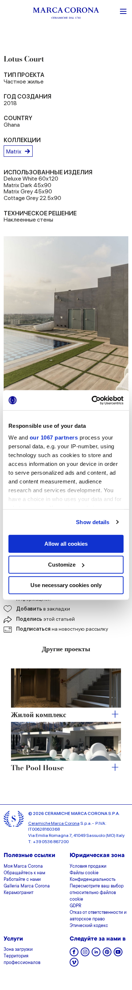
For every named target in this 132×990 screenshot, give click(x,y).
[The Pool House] (66, 741)
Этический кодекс (89, 925)
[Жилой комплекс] (66, 687)
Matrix (13, 151)
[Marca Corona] (66, 14)
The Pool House (37, 768)
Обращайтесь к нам (24, 873)
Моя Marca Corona (23, 866)
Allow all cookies (66, 544)
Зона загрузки (18, 949)
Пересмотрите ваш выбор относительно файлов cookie (97, 893)
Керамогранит (18, 893)
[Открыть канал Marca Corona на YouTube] (118, 954)
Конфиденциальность (92, 879)
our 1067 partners (54, 437)
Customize (62, 564)
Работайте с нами (22, 879)
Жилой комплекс (38, 715)
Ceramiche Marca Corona (54, 823)
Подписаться (62, 629)
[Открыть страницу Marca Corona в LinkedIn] (96, 954)
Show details (92, 522)
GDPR (75, 906)
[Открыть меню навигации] (123, 10)
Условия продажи (88, 866)
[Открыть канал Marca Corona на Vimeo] (74, 964)
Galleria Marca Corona (27, 886)
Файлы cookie (84, 873)
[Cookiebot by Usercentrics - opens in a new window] (93, 400)
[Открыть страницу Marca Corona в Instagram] (85, 954)
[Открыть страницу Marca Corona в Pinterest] (107, 954)
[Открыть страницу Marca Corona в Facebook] (74, 954)
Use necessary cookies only (66, 585)
